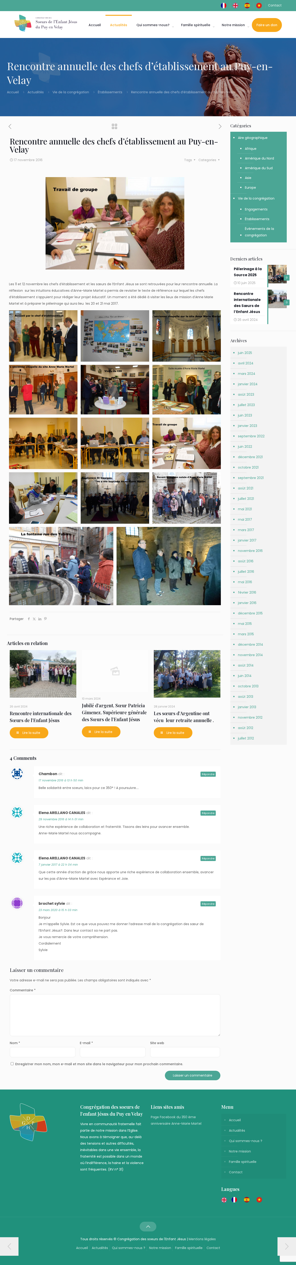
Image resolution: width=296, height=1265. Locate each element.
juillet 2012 (246, 738)
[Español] (248, 5)
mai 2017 (245, 519)
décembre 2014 (250, 644)
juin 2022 (245, 446)
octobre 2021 (248, 467)
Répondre (208, 774)
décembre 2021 (250, 457)
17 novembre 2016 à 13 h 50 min (61, 780)
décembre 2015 (250, 613)
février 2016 (247, 592)
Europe (250, 187)
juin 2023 (245, 415)
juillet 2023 (246, 405)
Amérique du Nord (259, 158)
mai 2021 (245, 509)
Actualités (36, 92)
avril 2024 (245, 363)
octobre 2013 (248, 686)
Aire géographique (253, 137)
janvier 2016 (247, 603)
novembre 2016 (250, 550)
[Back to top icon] (148, 1226)
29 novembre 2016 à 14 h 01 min (61, 819)
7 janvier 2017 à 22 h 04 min (58, 865)
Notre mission (240, 1151)
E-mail (86, 1043)
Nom (15, 1043)
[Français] (225, 5)
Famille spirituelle (242, 1161)
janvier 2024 (248, 384)
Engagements (256, 209)
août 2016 (245, 561)
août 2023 (246, 394)
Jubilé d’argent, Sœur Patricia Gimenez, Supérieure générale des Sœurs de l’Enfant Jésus (114, 712)
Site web (157, 1043)
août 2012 (245, 728)
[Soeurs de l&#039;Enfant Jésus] (45, 23)
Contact (275, 5)
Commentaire (23, 990)
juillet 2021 (246, 498)
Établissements (110, 92)
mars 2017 (246, 530)
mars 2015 (246, 634)
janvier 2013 (247, 707)
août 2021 (245, 488)
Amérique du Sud (259, 168)
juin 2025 (245, 353)
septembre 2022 (251, 436)
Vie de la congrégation (70, 92)
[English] (236, 5)
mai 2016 (245, 582)
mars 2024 (246, 373)
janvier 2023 (247, 425)
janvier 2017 (247, 540)
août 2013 (245, 696)
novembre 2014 (250, 655)
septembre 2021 (251, 478)
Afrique (250, 148)
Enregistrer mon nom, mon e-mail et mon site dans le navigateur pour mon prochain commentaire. (99, 1064)
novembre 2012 (250, 717)
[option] (235, 1199)
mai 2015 (245, 623)
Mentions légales (202, 1239)
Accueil (13, 92)
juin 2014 (245, 675)
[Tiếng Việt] (260, 5)
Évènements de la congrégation (259, 232)
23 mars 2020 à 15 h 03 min (58, 910)
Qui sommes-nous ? (245, 1141)
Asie (248, 177)
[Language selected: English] (244, 1199)
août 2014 (246, 665)
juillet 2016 (246, 571)
